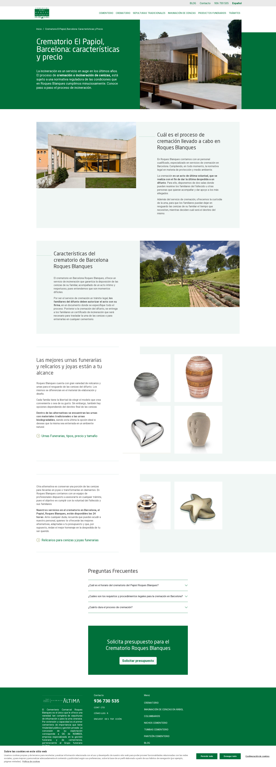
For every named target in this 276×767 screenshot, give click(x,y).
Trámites (234, 13)
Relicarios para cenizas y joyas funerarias (70, 540)
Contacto (205, 3)
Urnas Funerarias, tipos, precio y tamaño (69, 436)
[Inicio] (41, 13)
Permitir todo (207, 756)
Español (237, 3)
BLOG (193, 3)
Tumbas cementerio (156, 729)
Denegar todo (230, 756)
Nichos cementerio (155, 722)
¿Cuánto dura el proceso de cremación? (110, 607)
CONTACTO (99, 707)
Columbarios (152, 716)
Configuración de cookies (257, 756)
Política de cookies (31, 761)
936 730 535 (221, 3)
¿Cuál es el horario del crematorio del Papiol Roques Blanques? (123, 585)
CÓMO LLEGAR (101, 713)
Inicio (39, 29)
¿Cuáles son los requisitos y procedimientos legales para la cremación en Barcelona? (135, 596)
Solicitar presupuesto (138, 661)
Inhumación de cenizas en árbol (163, 709)
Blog (147, 743)
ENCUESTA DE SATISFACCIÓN (108, 719)
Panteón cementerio (156, 736)
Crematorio (123, 13)
